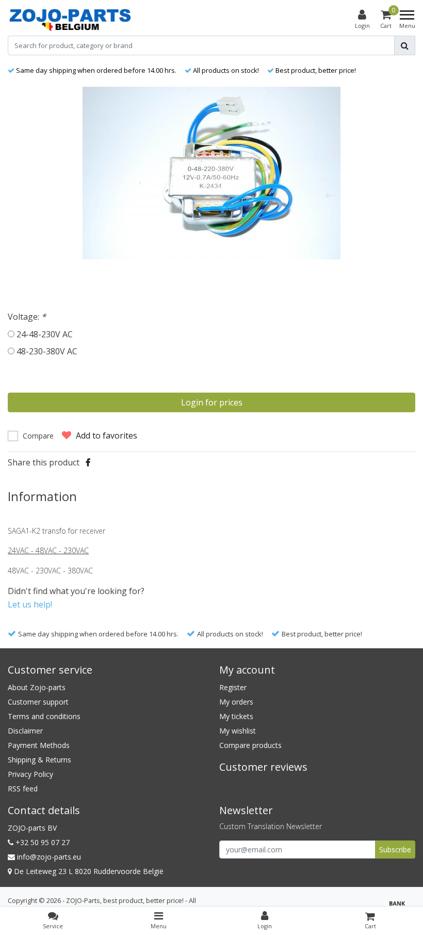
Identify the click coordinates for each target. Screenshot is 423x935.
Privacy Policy (30, 774)
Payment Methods (39, 745)
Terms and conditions (44, 716)
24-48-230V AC (45, 334)
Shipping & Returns (39, 760)
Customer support (38, 702)
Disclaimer (25, 731)
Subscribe (395, 849)
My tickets (236, 716)
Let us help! (30, 604)
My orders (236, 702)
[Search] (405, 45)
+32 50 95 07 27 (41, 842)
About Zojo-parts (37, 687)
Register (233, 687)
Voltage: (27, 316)
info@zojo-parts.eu (49, 857)
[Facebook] (88, 462)
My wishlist (237, 731)
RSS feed (23, 788)
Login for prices (211, 402)
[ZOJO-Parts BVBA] (70, 20)
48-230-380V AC (47, 351)
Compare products (250, 745)
